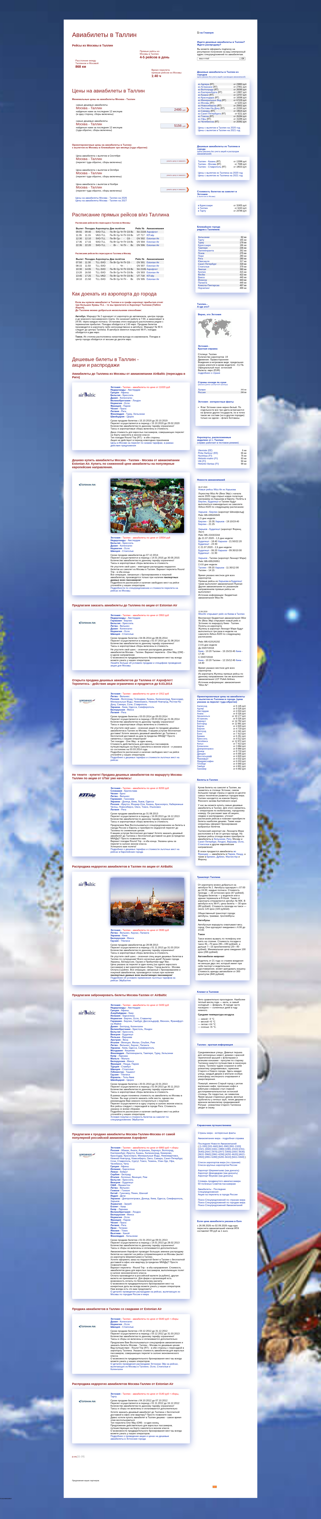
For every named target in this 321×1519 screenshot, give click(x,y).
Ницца (126, 1063)
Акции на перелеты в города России (218, 1194)
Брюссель (128, 395)
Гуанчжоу (125, 1193)
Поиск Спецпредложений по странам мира (221, 1199)
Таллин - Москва (207, 164)
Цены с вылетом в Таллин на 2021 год (219, 130)
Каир (123, 1206)
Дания (114, 397)
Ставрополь (140, 704)
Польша (115, 1037)
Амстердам (134, 389)
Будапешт (127, 1034)
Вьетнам (116, 1233)
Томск (145, 806)
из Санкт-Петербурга (209, 113)
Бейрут (124, 1171)
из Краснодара (206, 97)
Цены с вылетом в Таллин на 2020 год (219, 127)
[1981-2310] (231, 1149)
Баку (131, 1013)
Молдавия (117, 1050)
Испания (115, 1015)
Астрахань (144, 1150)
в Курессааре (205, 205)
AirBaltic (159, 373)
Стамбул (126, 1066)
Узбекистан (117, 1072)
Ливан (114, 1171)
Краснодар (177, 699)
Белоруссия (118, 709)
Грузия (115, 940)
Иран (113, 1228)
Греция (115, 392)
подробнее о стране (209, 373)
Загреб (128, 1203)
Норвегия (116, 403)
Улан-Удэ (163, 1161)
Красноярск (161, 804)
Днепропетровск (131, 1198)
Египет (114, 1206)
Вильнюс (125, 626)
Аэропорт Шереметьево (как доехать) (218, 1170)
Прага (123, 408)
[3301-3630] (238, 1151)
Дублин (220, 856)
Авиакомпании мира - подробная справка (221, 1138)
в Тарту (202, 210)
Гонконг (115, 1190)
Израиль (116, 1077)
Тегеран (123, 1228)
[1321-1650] (204, 1149)
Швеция (115, 551)
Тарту (114, 1396)
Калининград (163, 699)
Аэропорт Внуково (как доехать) (215, 1175)
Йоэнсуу (202, 280)
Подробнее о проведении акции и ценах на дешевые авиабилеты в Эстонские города (140, 1437)
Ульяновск (155, 806)
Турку (129, 414)
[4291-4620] (231, 1154)
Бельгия (115, 395)
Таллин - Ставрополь (209, 166)
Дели (123, 1195)
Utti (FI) (202, 461)
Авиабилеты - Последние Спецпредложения (212, 1190)
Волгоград (126, 699)
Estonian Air (153, 238)
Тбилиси (125, 940)
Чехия (114, 408)
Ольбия (145, 1042)
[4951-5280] (211, 1157)
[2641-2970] (211, 1151)
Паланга (144, 932)
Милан (135, 1042)
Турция (115, 1066)
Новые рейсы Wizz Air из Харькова (217, 489)
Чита (126, 1163)
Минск (130, 709)
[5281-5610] (224, 1157)
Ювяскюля (203, 261)
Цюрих (130, 416)
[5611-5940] (238, 1157)
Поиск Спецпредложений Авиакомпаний (220, 1205)
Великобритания (120, 400)
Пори (201, 256)
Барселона (129, 1015)
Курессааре (204, 245)
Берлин (128, 620)
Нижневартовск (169, 1155)
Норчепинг (204, 288)
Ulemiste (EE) (205, 450)
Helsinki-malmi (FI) (208, 458)
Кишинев (130, 1050)
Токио (124, 1230)
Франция (116, 405)
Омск (137, 806)
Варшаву (232, 841)
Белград (126, 1174)
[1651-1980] (217, 1149)
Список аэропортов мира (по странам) (219, 1162)
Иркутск (125, 804)
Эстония (115, 387)
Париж (126, 405)
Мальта (115, 1058)
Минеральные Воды (122, 701)
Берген (128, 1018)
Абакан (125, 1150)
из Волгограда (205, 89)
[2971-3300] (224, 1151)
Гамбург (137, 1021)
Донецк (126, 801)
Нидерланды (118, 389)
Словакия (116, 790)
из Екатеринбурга (207, 92)
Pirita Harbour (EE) (208, 453)
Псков (201, 253)
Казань (150, 699)
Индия (114, 1195)
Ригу (229, 839)
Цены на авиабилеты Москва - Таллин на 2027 (101, 200)
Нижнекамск (140, 701)
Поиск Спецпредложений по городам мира (221, 1202)
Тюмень (152, 1161)
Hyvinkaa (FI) (205, 455)
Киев (124, 707)
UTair (106, 778)
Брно (122, 793)
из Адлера (203, 84)
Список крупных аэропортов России (217, 1165)
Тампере (148, 1053)
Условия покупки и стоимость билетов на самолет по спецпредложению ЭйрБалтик (140, 1118)
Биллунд (124, 1026)
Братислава (130, 790)
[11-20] (80, 1456)
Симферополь (146, 707)
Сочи (130, 704)
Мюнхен (164, 1021)
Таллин (202, 567)
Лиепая (202, 269)
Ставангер (145, 1018)
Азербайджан (118, 1013)
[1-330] (203, 1146)
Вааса (201, 277)
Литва (114, 626)
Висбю (201, 274)
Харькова (224, 581)
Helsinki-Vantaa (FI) (208, 463)
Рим (152, 1042)
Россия (115, 699)
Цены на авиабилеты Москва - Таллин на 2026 (101, 197)
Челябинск (116, 1163)
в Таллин (203, 208)
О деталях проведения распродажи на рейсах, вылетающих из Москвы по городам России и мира (145, 1293)
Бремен (211, 856)
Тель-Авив (128, 1077)
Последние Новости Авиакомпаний (217, 1143)
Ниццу (239, 854)
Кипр (113, 1055)
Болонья (126, 1177)
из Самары (204, 111)
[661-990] (224, 1146)
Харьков (115, 1201)
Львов (141, 801)
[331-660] (213, 1146)
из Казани (203, 94)
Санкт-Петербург (173, 1158)
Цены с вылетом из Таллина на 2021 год (220, 175)
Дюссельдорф (151, 1021)
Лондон (137, 400)
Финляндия (117, 414)
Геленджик (139, 699)
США (113, 1185)
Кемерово (165, 1153)
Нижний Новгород (158, 701)
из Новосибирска (207, 105)
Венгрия (115, 1034)
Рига (123, 411)
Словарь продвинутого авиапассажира (219, 1181)
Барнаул (156, 1150)
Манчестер (232, 856)
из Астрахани (205, 86)
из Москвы (203, 103)
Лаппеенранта (134, 1053)
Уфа (171, 1161)
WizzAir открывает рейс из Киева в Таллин (221, 614)
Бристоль (138, 1029)
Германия (116, 620)
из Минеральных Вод (209, 100)
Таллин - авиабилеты (134, 387)
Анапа (133, 1150)
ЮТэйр (150, 235)
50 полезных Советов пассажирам (217, 1183)
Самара (121, 704)
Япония (115, 1230)
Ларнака (123, 1055)
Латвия (115, 411)
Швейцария (117, 416)
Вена (125, 1039)
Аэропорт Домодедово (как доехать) (218, 1173)
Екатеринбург (118, 1153)
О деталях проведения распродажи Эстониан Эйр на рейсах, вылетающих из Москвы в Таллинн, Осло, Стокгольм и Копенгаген (144, 1366)
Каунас (135, 932)
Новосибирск (126, 806)
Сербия (115, 1174)
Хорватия (116, 1203)
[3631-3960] (204, 1154)
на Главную (206, 32)
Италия (115, 1042)
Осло (127, 403)
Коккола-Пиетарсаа (208, 285)
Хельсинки (139, 414)
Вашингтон (124, 1185)
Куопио (202, 272)
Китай (114, 1193)
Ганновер (129, 798)
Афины (125, 392)
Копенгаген (126, 397)
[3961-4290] (217, 1154)
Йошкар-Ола (138, 804)
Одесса (133, 707)
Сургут (135, 1161)
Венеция (126, 1042)
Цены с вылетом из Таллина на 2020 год (220, 172)
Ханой (126, 1233)
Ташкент (130, 1072)
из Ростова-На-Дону (209, 108)
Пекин (134, 1193)
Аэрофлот (152, 231)
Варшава (127, 1037)
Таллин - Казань (207, 161)
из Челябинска (206, 121)
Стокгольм (128, 551)
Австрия (116, 1039)
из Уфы (202, 119)
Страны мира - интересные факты (217, 1133)
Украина (115, 707)
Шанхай (143, 1193)
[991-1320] (235, 1146)
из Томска (203, 116)
